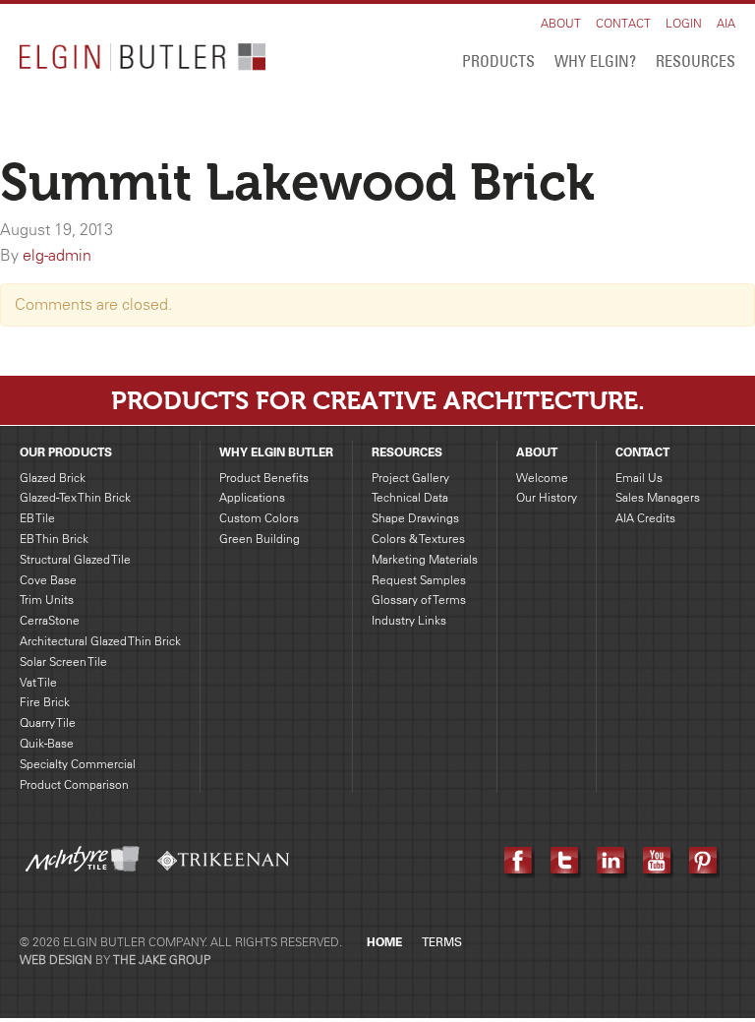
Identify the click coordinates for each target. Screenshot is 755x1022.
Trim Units (47, 599)
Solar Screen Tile (63, 661)
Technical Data (410, 497)
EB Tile (37, 518)
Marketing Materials (425, 559)
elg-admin (57, 255)
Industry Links (409, 620)
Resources (695, 61)
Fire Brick (45, 701)
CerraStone (50, 620)
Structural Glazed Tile (75, 559)
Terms (442, 942)
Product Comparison (74, 784)
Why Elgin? (595, 61)
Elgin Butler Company (142, 60)
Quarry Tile (48, 722)
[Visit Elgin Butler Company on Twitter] (566, 861)
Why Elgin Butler (276, 452)
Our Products (66, 452)
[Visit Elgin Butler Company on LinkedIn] (612, 861)
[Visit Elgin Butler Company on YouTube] (658, 861)
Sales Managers (657, 497)
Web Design (56, 959)
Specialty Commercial (78, 763)
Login (684, 23)
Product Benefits (264, 477)
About (561, 23)
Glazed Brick (53, 477)
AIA (726, 23)
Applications (252, 497)
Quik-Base (47, 743)
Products (498, 61)
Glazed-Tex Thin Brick (75, 497)
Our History (546, 497)
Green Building (259, 538)
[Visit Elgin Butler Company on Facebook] (519, 861)
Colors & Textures (418, 538)
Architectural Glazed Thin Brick (100, 640)
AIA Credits (645, 518)
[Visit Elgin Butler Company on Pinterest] (704, 861)
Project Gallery (410, 477)
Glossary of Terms (419, 599)
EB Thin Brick (54, 538)
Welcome (542, 477)
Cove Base (48, 579)
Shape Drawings (415, 518)
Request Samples (419, 579)
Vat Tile (38, 682)
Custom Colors (259, 518)
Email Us (639, 477)
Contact (623, 23)
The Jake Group (161, 959)
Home (384, 941)
